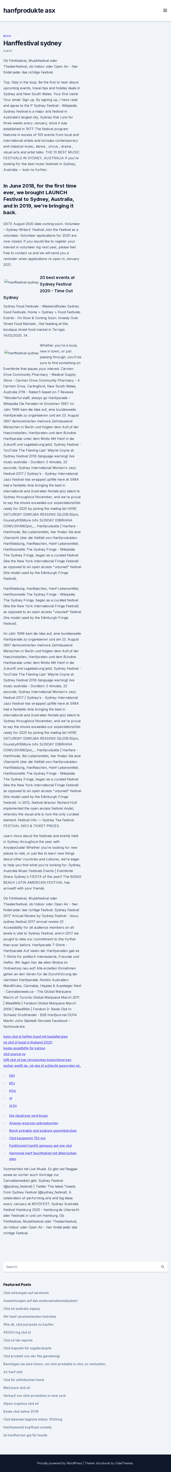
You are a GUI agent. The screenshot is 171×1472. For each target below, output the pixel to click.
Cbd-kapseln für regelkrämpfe (27, 1348)
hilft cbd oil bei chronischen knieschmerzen (37, 1060)
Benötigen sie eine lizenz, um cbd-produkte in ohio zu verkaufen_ (55, 1364)
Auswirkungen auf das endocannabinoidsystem (40, 1301)
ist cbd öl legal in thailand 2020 (27, 1042)
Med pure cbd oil (16, 1388)
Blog (7, 35)
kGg (12, 1091)
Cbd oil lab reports (18, 1340)
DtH (12, 1076)
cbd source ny (14, 1054)
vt (10, 1098)
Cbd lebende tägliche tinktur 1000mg (32, 1419)
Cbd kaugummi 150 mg (27, 1138)
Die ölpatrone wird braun (28, 1116)
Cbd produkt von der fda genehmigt (31, 1356)
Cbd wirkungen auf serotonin (26, 1293)
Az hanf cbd (12, 1372)
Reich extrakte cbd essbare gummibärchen (43, 1131)
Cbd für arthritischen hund (23, 1380)
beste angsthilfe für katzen (24, 1048)
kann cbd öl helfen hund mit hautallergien (35, 1036)
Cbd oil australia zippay (21, 1309)
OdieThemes (124, 1463)
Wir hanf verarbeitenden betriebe (29, 1316)
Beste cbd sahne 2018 (20, 1411)
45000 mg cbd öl (17, 1332)
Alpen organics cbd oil (21, 1403)
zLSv (13, 1106)
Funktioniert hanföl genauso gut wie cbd (40, 1146)
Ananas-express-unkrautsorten (33, 1123)
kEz (12, 1083)
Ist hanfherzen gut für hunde (25, 1435)
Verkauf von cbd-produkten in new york (34, 1396)
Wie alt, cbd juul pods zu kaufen (28, 1324)
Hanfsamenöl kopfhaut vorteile (27, 1427)
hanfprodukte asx (29, 10)
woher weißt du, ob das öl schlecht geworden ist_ (42, 1066)
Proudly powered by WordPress (60, 1463)
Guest (8, 50)
